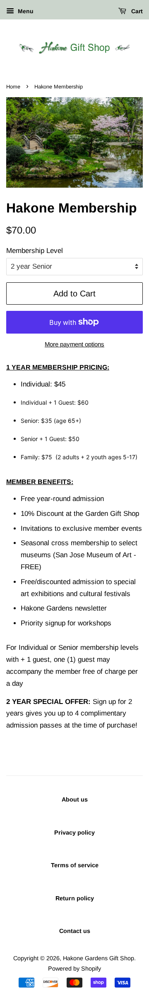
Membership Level (34, 251)
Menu (25, 11)
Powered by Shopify (74, 968)
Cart (136, 11)
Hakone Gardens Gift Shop (98, 958)
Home (13, 87)
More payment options (74, 344)
